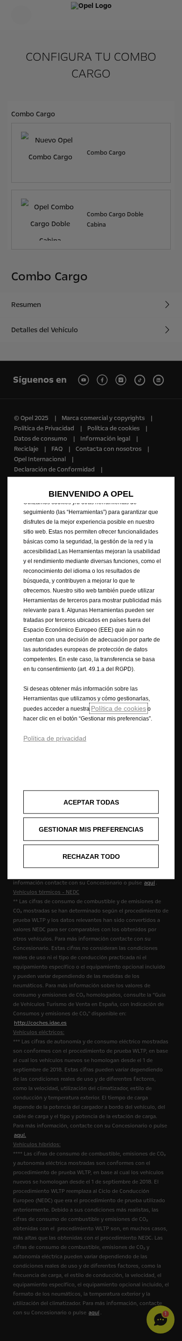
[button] (91, 829)
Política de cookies (118, 708)
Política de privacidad (54, 738)
